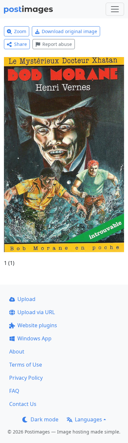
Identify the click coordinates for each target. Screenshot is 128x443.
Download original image (69, 31)
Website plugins (37, 325)
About (16, 351)
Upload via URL (36, 312)
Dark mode (44, 419)
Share (20, 44)
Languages (88, 419)
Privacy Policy (26, 377)
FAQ (14, 390)
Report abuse (57, 44)
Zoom (20, 31)
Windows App (34, 338)
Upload (26, 299)
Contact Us (22, 404)
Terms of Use (25, 364)
